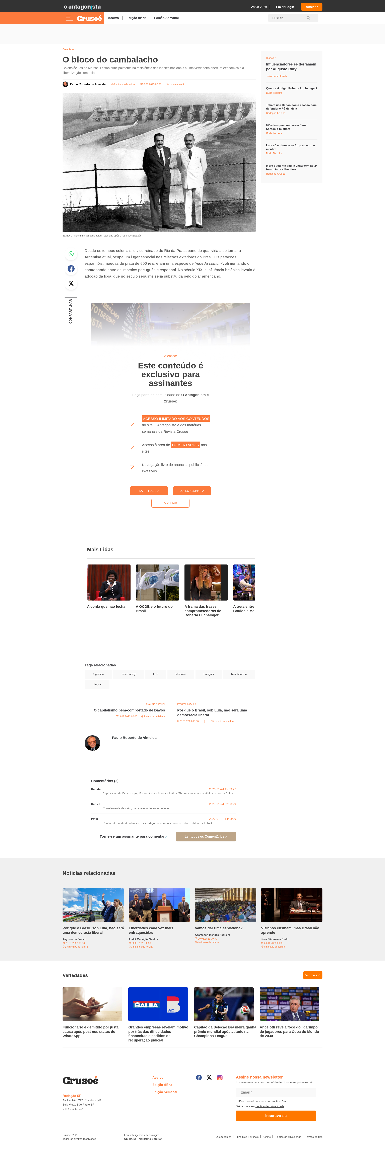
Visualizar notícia (100, 567)
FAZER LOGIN (148, 490)
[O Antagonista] (82, 7)
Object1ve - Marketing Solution (143, 1138)
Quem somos (223, 1136)
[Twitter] (209, 1077)
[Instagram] (219, 1077)
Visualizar (273, 58)
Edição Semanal (166, 18)
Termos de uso (313, 1136)
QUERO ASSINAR (191, 490)
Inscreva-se (276, 1116)
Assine (267, 1136)
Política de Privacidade (269, 1106)
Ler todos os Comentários (204, 836)
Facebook (71, 268)
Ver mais (311, 975)
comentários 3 (176, 84)
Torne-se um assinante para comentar (132, 836)
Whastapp (71, 254)
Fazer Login (285, 7)
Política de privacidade (288, 1136)
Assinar (312, 7)
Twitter (71, 283)
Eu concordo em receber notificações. (262, 1101)
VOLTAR (171, 503)
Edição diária (136, 18)
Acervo (113, 18)
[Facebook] (199, 1077)
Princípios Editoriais (247, 1136)
